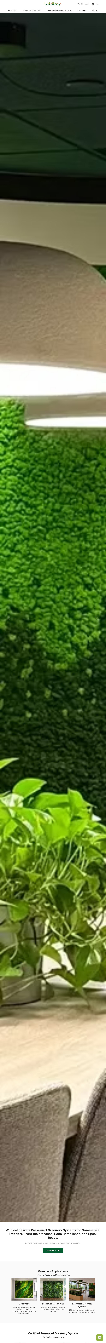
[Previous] (9, 618)
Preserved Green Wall (53, 1304)
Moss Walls (24, 1304)
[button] (81, 9)
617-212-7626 (82, 4)
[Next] (97, 618)
